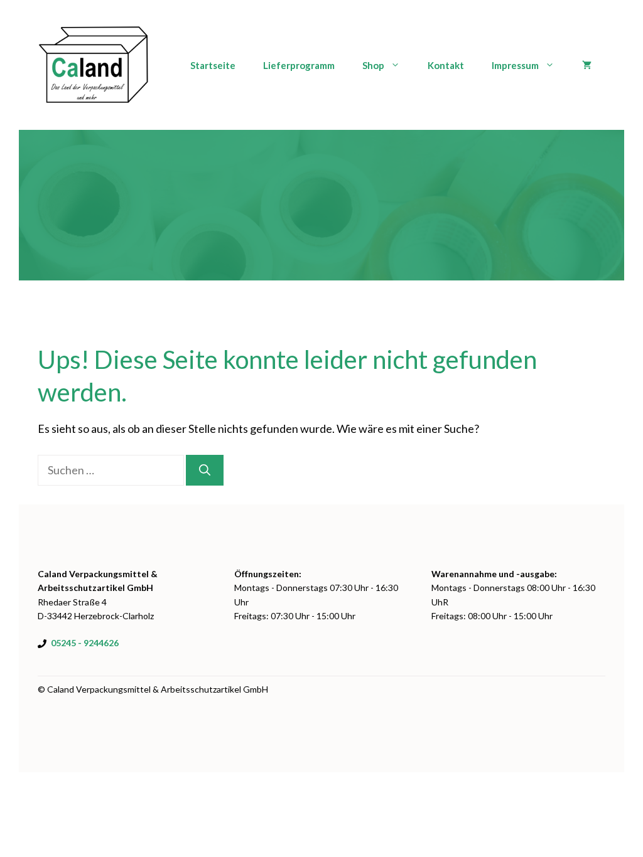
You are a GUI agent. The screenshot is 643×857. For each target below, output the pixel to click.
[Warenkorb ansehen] (586, 65)
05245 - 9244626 (85, 642)
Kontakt (446, 65)
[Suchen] (205, 470)
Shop (373, 65)
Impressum (515, 65)
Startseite (212, 65)
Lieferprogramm (299, 65)
